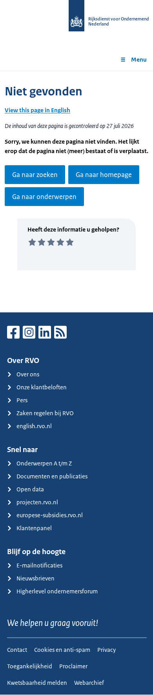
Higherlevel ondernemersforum (57, 591)
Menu (139, 59)
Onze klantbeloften (41, 387)
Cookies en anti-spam (62, 649)
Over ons (27, 374)
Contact (17, 649)
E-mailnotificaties (39, 565)
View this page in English (37, 110)
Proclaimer (73, 666)
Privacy (106, 649)
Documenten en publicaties (51, 476)
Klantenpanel (34, 528)
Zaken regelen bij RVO (45, 413)
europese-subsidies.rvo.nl (49, 515)
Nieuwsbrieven (35, 578)
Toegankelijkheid (29, 666)
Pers (21, 400)
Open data (30, 489)
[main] (76, 191)
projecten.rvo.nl (37, 502)
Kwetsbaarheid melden (37, 682)
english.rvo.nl (34, 426)
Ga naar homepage (104, 174)
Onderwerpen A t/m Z (44, 463)
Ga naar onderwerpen (44, 196)
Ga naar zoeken (35, 174)
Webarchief (89, 682)
